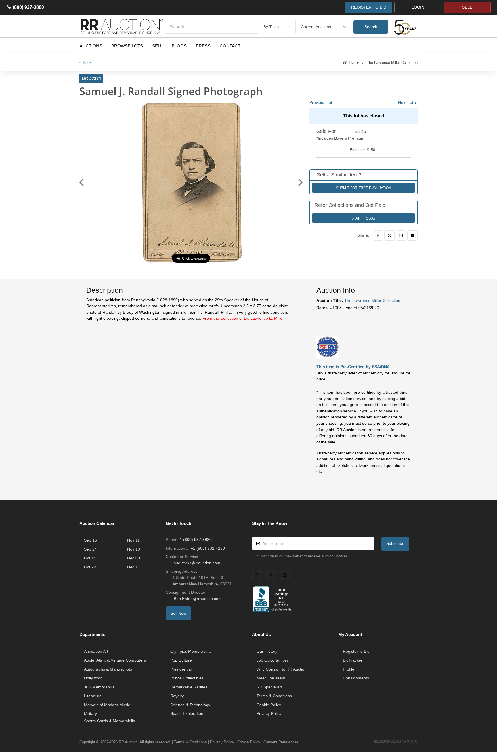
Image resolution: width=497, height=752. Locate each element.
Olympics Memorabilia (190, 651)
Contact (230, 45)
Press (203, 45)
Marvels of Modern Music (107, 704)
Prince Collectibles (187, 678)
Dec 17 (133, 567)
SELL (467, 7)
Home (354, 62)
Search (370, 26)
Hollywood (93, 678)
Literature (93, 696)
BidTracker (352, 660)
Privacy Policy (269, 713)
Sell (157, 45)
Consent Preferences (281, 742)
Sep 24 (90, 549)
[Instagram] (401, 235)
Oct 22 (90, 567)
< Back (85, 62)
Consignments (356, 678)
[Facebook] (378, 235)
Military (90, 713)
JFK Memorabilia (99, 687)
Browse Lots (127, 45)
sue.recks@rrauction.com (197, 563)
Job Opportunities (273, 660)
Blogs (179, 45)
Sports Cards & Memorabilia (109, 721)
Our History (267, 651)
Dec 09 (133, 558)
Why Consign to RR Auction (282, 669)
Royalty (177, 696)
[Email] (412, 235)
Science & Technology (190, 704)
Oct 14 (90, 558)
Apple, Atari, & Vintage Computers (115, 660)
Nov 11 (133, 540)
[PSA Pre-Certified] (327, 346)
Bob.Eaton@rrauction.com (198, 598)
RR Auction (128, 742)
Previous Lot (320, 102)
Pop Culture (181, 660)
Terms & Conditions (274, 696)
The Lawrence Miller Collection (392, 62)
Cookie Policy (269, 704)
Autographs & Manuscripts (108, 669)
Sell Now (178, 613)
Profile (348, 669)
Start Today (363, 218)
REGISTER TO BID (368, 7)
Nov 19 (133, 549)
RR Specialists (270, 687)
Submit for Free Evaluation (363, 188)
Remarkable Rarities (188, 687)
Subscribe (395, 543)
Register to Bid (356, 651)
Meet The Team (271, 678)
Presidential (181, 669)
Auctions (91, 45)
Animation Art (96, 651)
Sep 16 (90, 540)
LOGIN (418, 7)
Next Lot (405, 102)
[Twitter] (389, 235)
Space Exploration (186, 713)
